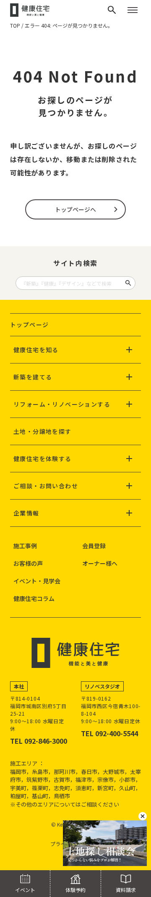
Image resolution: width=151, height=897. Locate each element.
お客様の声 (28, 563)
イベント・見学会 (36, 581)
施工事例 (25, 545)
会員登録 (94, 545)
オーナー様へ (99, 563)
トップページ (29, 324)
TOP (15, 25)
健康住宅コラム (34, 598)
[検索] (112, 10)
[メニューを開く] (132, 10)
